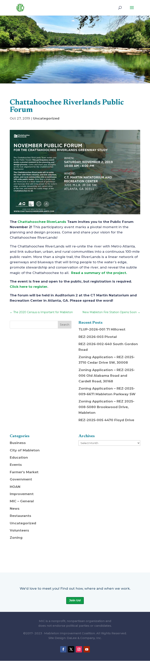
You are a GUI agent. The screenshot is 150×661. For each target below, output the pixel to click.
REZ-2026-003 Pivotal (98, 337)
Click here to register (28, 287)
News (15, 508)
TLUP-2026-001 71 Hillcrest (102, 329)
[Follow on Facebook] (63, 649)
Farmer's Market (24, 472)
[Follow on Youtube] (87, 649)
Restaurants (20, 516)
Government (21, 479)
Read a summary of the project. (99, 273)
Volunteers (19, 530)
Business (18, 443)
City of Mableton (25, 450)
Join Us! (75, 600)
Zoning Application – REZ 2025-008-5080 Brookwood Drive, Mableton (106, 407)
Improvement (22, 494)
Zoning (16, 538)
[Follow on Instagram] (79, 649)
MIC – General (22, 501)
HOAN (15, 487)
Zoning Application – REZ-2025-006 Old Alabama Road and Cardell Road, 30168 (107, 375)
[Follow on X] (71, 649)
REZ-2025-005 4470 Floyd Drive (106, 420)
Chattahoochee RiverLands (42, 222)
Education (19, 457)
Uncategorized (46, 118)
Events (16, 465)
